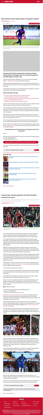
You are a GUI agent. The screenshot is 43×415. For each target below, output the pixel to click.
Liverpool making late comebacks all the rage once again (16, 96)
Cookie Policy (7, 405)
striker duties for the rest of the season (18, 264)
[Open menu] (2, 1)
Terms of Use (35, 403)
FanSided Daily (7, 403)
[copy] (9, 23)
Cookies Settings (7, 407)
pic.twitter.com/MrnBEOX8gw (9, 137)
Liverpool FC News (10, 393)
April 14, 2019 (14, 139)
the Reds (23, 79)
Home (4, 393)
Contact (23, 401)
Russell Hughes (5, 21)
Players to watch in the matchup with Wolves (13, 99)
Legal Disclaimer (16, 405)
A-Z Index (35, 405)
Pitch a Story (15, 403)
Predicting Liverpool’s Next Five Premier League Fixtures (16, 101)
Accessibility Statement (26, 405)
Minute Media (6, 410)
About (5, 401)
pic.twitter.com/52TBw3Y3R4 (9, 291)
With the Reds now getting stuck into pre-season (13, 294)
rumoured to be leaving (11, 125)
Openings (15, 401)
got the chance (12, 80)
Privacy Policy (24, 403)
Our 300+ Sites (36, 401)
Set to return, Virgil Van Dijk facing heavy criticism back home (17, 95)
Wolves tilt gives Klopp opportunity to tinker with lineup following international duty (21, 98)
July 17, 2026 (21, 292)
